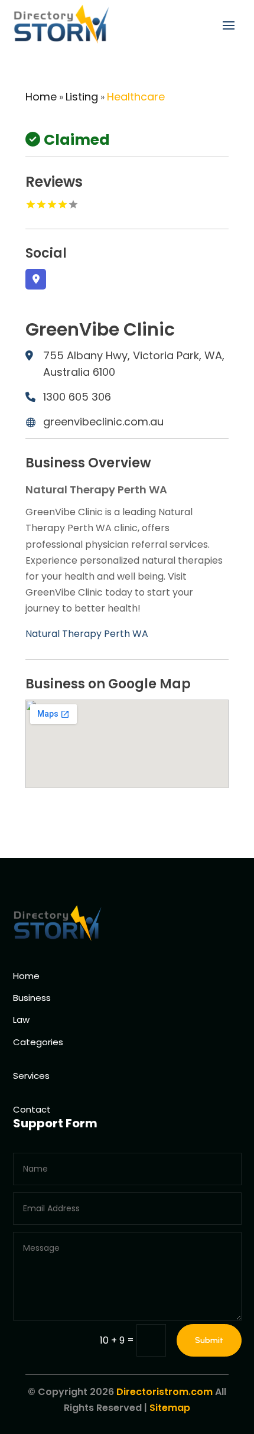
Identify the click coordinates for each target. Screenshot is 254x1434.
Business (32, 997)
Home (41, 96)
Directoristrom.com (164, 1392)
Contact (32, 1109)
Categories (38, 1042)
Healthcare (136, 96)
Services (31, 1075)
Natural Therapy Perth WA (86, 633)
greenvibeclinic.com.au (103, 421)
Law (21, 1019)
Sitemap (169, 1408)
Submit (209, 1340)
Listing (82, 96)
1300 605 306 (77, 396)
